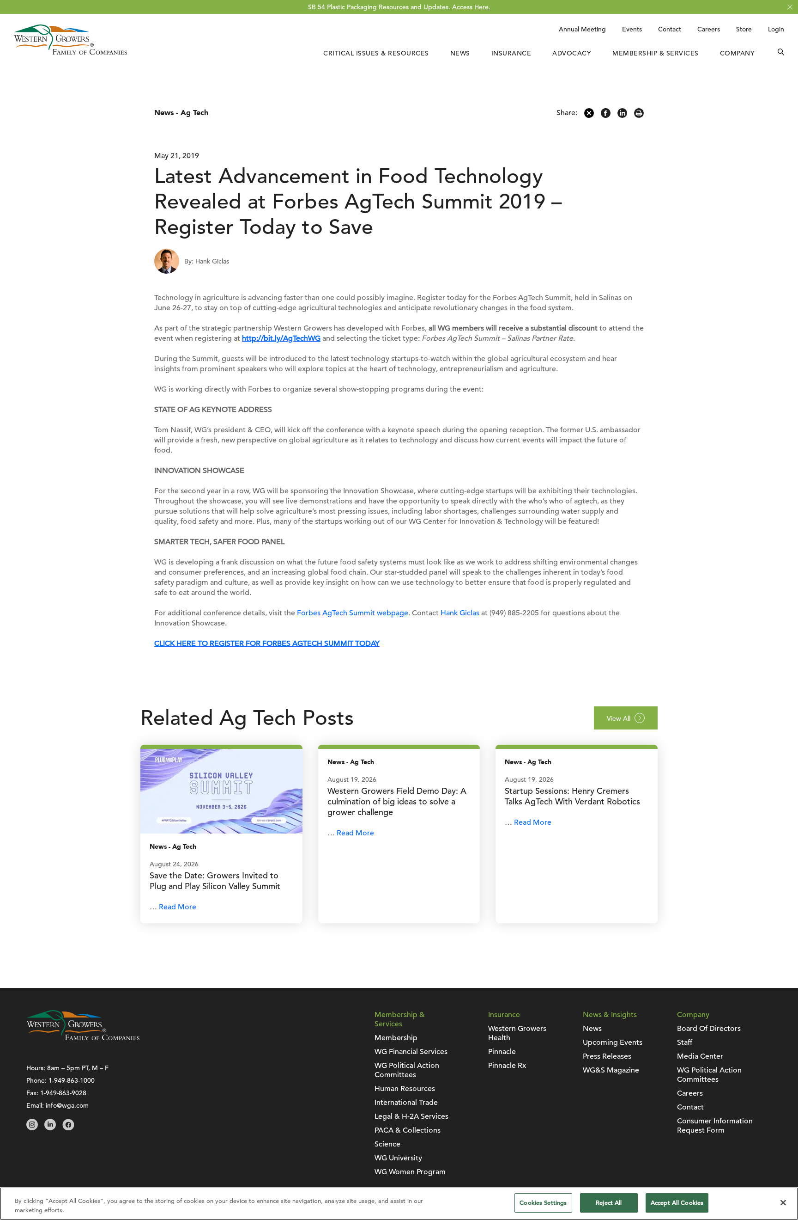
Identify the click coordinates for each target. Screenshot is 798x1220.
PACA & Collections (408, 1130)
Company (737, 53)
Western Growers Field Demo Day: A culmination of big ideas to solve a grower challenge (396, 801)
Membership (396, 1037)
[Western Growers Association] (70, 52)
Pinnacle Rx (507, 1065)
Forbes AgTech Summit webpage (352, 613)
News (460, 53)
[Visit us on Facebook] (68, 1128)
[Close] (783, 1202)
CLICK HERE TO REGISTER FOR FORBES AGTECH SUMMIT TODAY (267, 643)
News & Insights (610, 1014)
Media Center (700, 1056)
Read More (177, 907)
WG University (398, 1158)
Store (744, 29)
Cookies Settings (543, 1203)
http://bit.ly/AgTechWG (281, 338)
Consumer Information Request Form (715, 1125)
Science (387, 1144)
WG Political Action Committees (407, 1070)
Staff (684, 1042)
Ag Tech (194, 113)
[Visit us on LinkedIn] (50, 1128)
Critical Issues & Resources (376, 53)
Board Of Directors (709, 1028)
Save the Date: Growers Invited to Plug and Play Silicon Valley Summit (215, 880)
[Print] (639, 115)
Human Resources (405, 1088)
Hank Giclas (460, 613)
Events (632, 29)
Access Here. (471, 7)
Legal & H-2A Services (411, 1116)
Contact (669, 29)
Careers (708, 29)
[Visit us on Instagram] (32, 1128)
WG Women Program (410, 1172)
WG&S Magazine (611, 1070)
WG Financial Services (411, 1051)
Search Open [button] (781, 53)
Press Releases (607, 1056)
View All (618, 718)
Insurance (511, 53)
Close (789, 7)
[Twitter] (589, 115)
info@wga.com (67, 1105)
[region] (399, 1203)
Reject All (609, 1203)
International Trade (406, 1102)
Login (776, 29)
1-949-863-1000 (71, 1080)
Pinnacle (502, 1051)
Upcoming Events (612, 1042)
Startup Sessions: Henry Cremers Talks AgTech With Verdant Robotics (572, 796)
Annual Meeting (582, 29)
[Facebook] (606, 115)
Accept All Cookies (677, 1203)
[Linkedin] (622, 115)
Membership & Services (655, 53)
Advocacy (571, 53)
